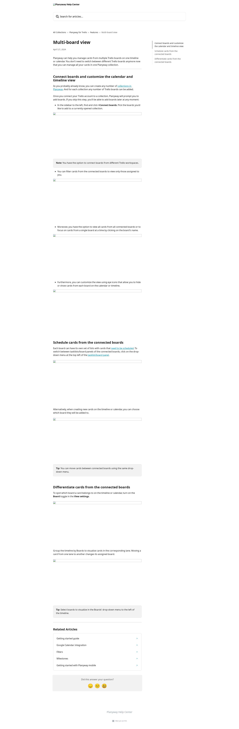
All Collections (59, 32)
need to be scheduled (122, 348)
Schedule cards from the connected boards (166, 52)
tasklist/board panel (98, 355)
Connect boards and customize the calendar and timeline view (169, 44)
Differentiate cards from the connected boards (168, 60)
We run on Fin (121, 721)
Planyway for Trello (78, 32)
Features (94, 32)
